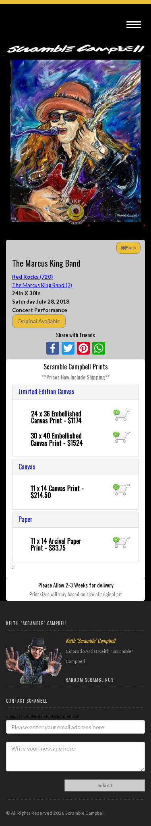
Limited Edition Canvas (46, 391)
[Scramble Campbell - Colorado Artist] (75, 45)
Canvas (27, 466)
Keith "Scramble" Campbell (90, 640)
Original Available (38, 321)
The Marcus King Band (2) (42, 285)
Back (131, 248)
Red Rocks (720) (32, 276)
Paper (26, 519)
